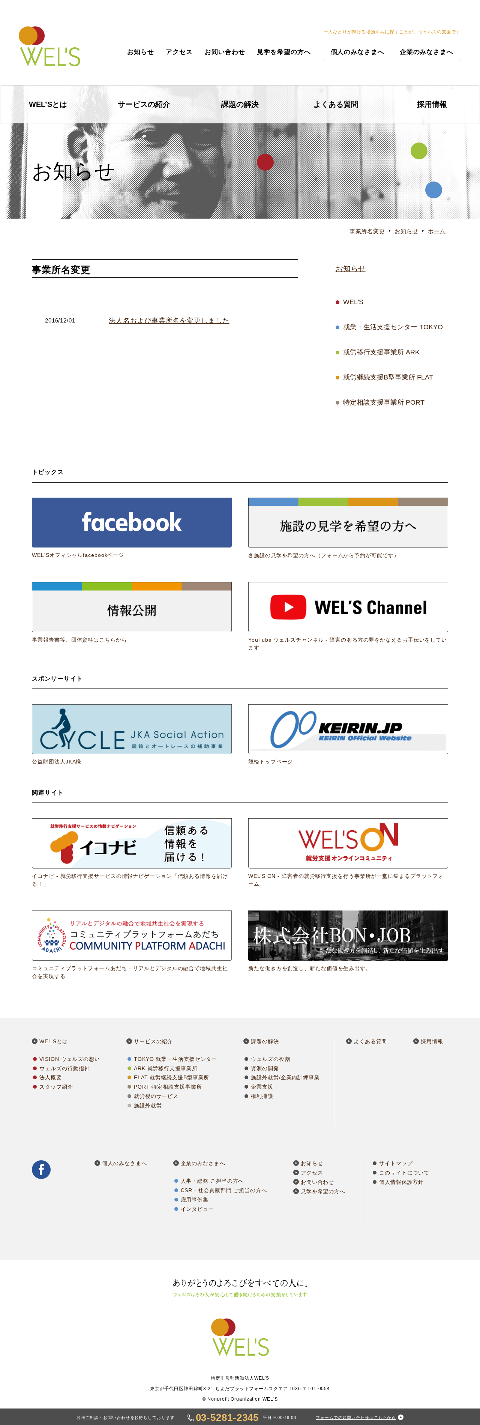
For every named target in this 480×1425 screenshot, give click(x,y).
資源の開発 (265, 1068)
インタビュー (197, 1209)
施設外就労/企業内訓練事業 (285, 1077)
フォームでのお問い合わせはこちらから (356, 1417)
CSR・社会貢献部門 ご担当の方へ (224, 1190)
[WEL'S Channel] (348, 617)
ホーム (437, 231)
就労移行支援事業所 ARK (381, 352)
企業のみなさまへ (426, 52)
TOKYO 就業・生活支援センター (175, 1059)
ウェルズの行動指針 (64, 1068)
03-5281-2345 (227, 1417)
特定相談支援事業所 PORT (383, 402)
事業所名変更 (367, 231)
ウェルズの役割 (270, 1059)
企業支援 (262, 1087)
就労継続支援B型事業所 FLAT (388, 377)
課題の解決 (240, 104)
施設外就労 (148, 1105)
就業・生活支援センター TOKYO (393, 327)
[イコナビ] (131, 853)
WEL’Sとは (48, 104)
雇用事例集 (195, 1200)
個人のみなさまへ (357, 52)
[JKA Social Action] (131, 735)
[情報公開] (131, 613)
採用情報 (432, 104)
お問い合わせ (225, 52)
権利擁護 (262, 1096)
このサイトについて (404, 1173)
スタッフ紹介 (56, 1087)
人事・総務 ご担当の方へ (212, 1181)
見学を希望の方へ (283, 52)
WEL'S (353, 302)
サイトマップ (395, 1163)
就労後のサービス (156, 1096)
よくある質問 (336, 104)
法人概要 (50, 1077)
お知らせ (140, 52)
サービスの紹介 (144, 104)
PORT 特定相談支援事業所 (168, 1087)
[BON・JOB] (348, 941)
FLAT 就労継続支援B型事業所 (171, 1077)
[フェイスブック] (131, 528)
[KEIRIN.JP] (348, 735)
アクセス (179, 52)
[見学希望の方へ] (348, 529)
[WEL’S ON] (348, 853)
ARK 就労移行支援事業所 (166, 1068)
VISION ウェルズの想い (69, 1059)
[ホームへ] (49, 42)
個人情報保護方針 (401, 1182)
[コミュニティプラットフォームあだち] (131, 945)
